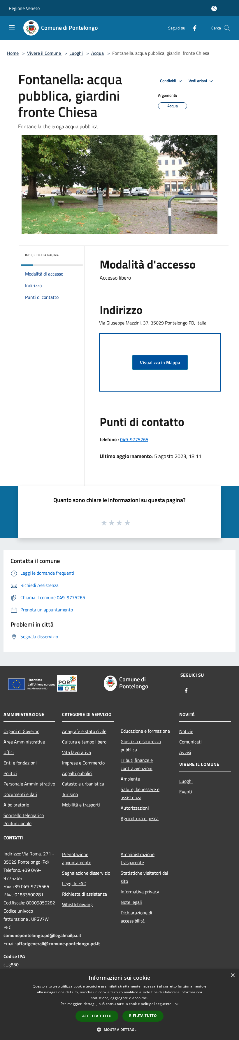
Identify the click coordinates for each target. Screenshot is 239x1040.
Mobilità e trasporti (81, 804)
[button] (119, 1029)
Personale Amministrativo (29, 783)
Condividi (168, 81)
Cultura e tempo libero (84, 741)
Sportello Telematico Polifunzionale (23, 819)
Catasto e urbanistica (83, 783)
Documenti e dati (20, 794)
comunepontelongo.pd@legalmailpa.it (42, 935)
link (175, 1003)
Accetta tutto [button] (97, 1015)
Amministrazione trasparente (137, 858)
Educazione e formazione (145, 730)
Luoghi (76, 53)
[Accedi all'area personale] (214, 9)
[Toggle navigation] (11, 27)
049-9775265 (134, 439)
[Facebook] (192, 28)
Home (13, 53)
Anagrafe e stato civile (84, 731)
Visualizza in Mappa (160, 362)
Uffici (8, 752)
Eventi (185, 791)
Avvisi (185, 752)
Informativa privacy (140, 891)
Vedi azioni (198, 81)
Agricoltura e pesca (140, 818)
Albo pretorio (16, 804)
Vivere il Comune (44, 53)
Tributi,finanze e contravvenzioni (137, 764)
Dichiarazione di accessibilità (136, 916)
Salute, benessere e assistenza (140, 793)
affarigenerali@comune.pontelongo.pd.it (58, 943)
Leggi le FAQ (74, 883)
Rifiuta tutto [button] (143, 1015)
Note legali (131, 902)
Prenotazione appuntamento (76, 858)
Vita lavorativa (76, 752)
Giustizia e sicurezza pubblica (141, 745)
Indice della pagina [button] (42, 255)
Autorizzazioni (135, 807)
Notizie (186, 731)
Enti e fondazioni (20, 762)
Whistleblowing (77, 904)
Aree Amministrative (24, 741)
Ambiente (130, 778)
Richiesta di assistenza (84, 893)
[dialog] (119, 1004)
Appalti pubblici (77, 773)
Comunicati (190, 741)
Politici (10, 773)
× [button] (232, 975)
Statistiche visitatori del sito (144, 877)
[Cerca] (226, 27)
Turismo (70, 794)
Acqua (97, 53)
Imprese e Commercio (83, 762)
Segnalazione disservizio (86, 872)
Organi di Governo (21, 731)
